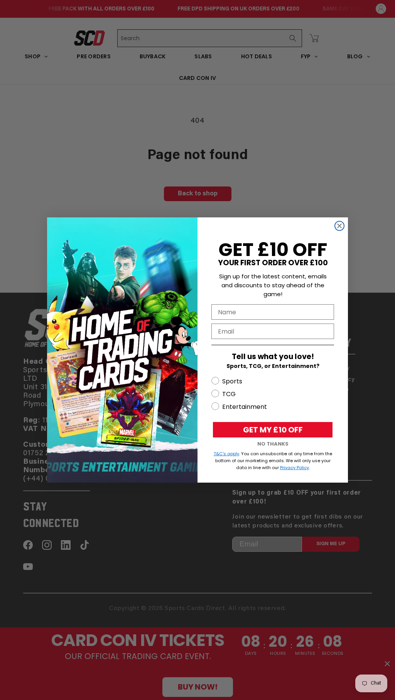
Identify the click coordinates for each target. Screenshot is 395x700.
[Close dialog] (339, 226)
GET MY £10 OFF (273, 429)
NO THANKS (273, 443)
